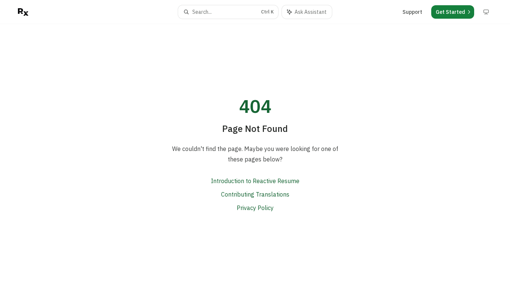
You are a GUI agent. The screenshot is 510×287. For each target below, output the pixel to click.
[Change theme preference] (486, 12)
